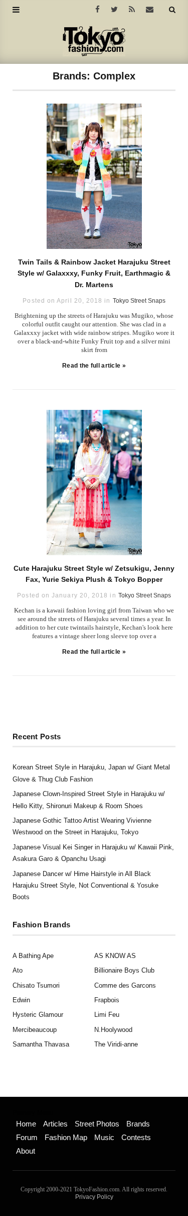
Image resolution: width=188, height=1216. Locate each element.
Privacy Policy (94, 1196)
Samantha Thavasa (41, 1044)
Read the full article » (94, 365)
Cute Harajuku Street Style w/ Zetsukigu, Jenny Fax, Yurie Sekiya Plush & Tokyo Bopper (94, 573)
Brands (138, 1123)
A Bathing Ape (33, 956)
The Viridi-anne (116, 1044)
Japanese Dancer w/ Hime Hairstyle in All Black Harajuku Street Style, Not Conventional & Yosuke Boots (85, 885)
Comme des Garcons (125, 985)
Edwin (21, 1000)
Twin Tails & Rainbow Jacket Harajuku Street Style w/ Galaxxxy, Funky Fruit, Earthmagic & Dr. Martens (94, 273)
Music (104, 1137)
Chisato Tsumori (36, 985)
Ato (18, 970)
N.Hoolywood (113, 1029)
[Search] (172, 9)
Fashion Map (66, 1137)
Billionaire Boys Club (124, 970)
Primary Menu (33, 1112)
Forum (27, 1137)
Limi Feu (106, 1014)
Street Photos (97, 1123)
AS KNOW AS (115, 956)
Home (26, 1123)
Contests (136, 1137)
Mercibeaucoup (35, 1029)
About (25, 1151)
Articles (55, 1123)
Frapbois (106, 1000)
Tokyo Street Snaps (139, 300)
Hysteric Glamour (38, 1014)
